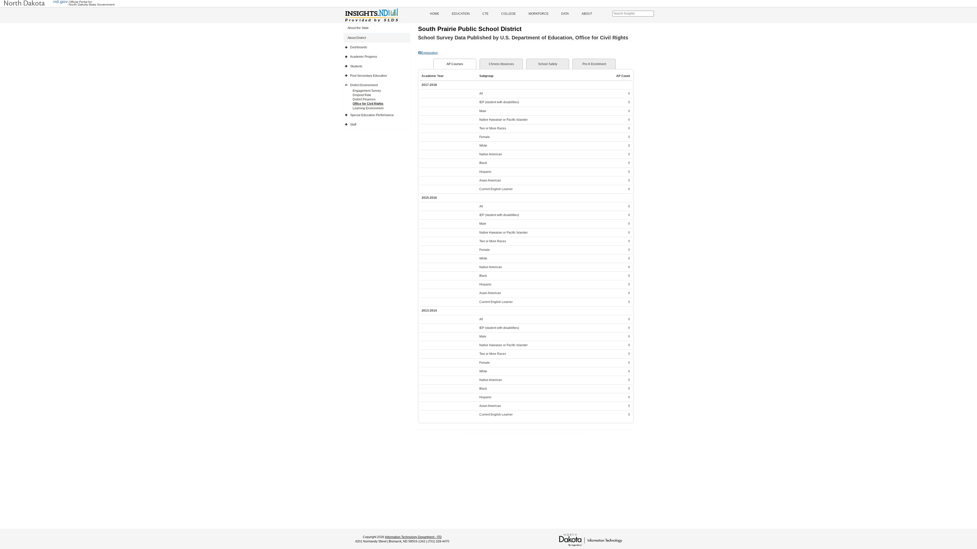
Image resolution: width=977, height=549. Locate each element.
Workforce (538, 14)
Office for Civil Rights (368, 103)
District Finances (364, 99)
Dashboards (358, 47)
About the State (358, 28)
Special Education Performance (372, 115)
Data (565, 14)
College (508, 14)
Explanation (429, 53)
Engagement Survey (367, 91)
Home (434, 14)
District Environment (364, 85)
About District (357, 38)
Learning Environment (368, 108)
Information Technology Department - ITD (413, 537)
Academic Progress (363, 56)
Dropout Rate (362, 95)
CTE (485, 14)
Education (461, 14)
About (587, 14)
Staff (353, 124)
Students (356, 66)
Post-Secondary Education (368, 76)
